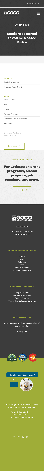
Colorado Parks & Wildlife (15, 119)
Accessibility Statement (22, 417)
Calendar (22, 262)
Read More (12, 146)
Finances (8, 123)
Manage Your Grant (13, 87)
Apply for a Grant (22, 292)
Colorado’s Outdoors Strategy (22, 301)
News (22, 259)
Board (6, 109)
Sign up (20, 331)
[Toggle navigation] (38, 13)
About (22, 256)
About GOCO (9, 100)
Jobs (22, 265)
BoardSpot (31, 3)
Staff (6, 104)
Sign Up (20, 190)
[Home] (19, 13)
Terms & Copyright (19, 412)
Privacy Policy (19, 415)
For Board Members (22, 270)
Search (39, 4)
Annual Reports (22, 267)
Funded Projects (11, 114)
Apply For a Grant (11, 82)
